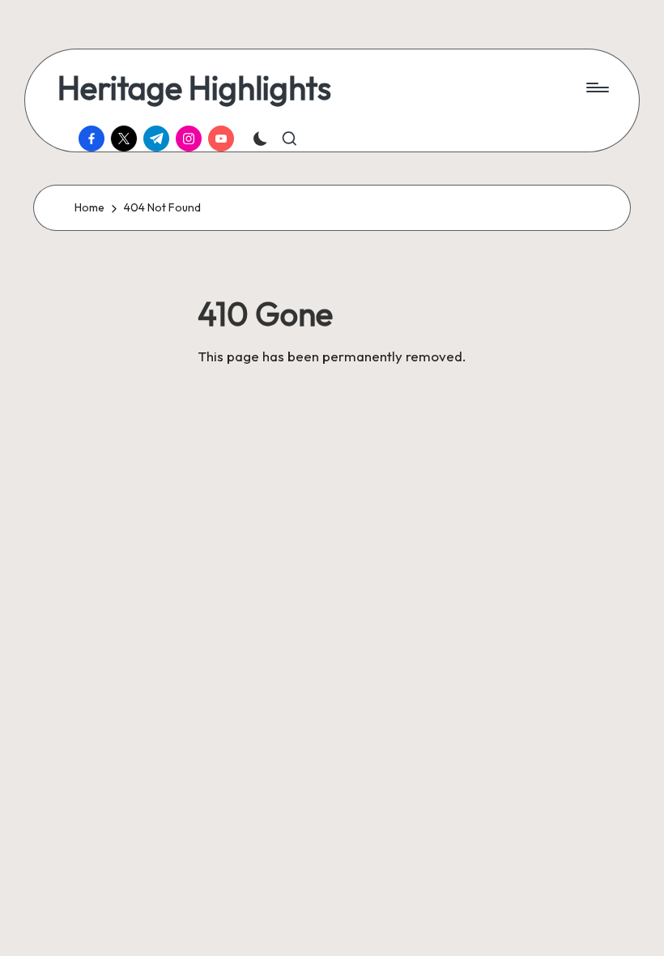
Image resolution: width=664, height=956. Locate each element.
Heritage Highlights (194, 87)
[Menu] (596, 87)
